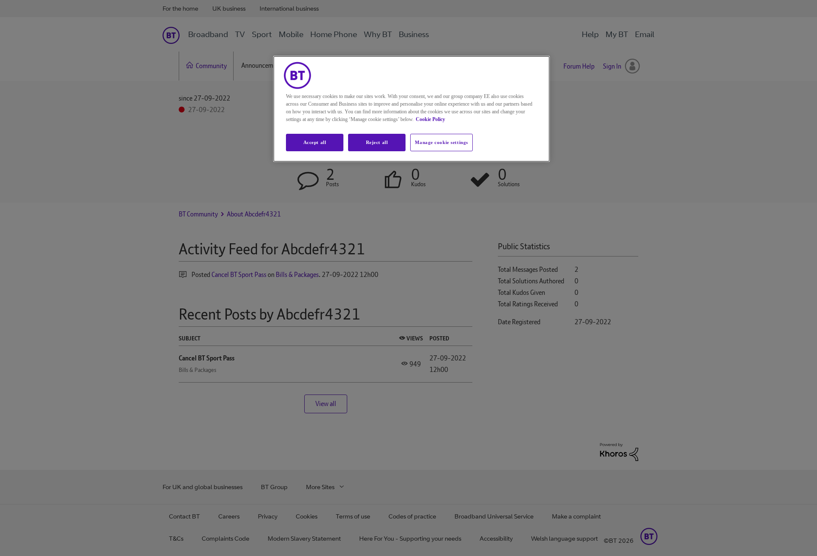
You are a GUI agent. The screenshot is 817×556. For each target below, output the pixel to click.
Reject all (377, 142)
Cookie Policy (430, 119)
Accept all (314, 142)
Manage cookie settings (441, 142)
